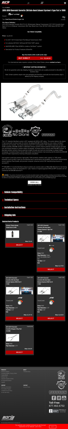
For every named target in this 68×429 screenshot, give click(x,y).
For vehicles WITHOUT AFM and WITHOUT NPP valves (22, 43)
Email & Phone (26, 387)
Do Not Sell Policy (5, 392)
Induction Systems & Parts (7, 378)
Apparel (3, 382)
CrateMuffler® (4, 375)
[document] (34, 426)
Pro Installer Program (6, 389)
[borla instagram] (59, 398)
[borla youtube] (64, 398)
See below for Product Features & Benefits (19, 49)
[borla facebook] (54, 398)
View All (34, 182)
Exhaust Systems (5, 371)
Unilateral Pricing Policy (6, 390)
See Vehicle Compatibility (34, 32)
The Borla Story (26, 371)
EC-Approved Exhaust (6, 380)
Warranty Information (6, 387)
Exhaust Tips (4, 377)
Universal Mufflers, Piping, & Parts (9, 373)
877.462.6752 (57, 405)
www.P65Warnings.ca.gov (50, 177)
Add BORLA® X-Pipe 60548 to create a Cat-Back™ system (24, 46)
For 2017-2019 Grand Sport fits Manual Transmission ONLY (24, 40)
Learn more (38, 426)
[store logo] (6, 2)
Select (19, 245)
